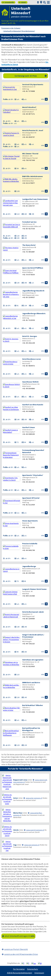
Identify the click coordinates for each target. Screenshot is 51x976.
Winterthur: (18, 813)
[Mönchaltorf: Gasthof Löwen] (11, 431)
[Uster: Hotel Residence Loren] (11, 363)
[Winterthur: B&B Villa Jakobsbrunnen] (11, 180)
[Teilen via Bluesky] (28, 963)
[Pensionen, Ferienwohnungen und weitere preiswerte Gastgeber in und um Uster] (7, 799)
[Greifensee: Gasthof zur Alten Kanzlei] (11, 408)
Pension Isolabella (29, 543)
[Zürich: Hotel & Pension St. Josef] (11, 134)
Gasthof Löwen (28, 427)
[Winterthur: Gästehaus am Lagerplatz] (11, 663)
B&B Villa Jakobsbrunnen (32, 176)
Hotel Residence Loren (31, 359)
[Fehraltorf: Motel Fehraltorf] (11, 111)
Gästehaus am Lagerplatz (32, 660)
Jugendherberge (29, 566)
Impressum (39, 973)
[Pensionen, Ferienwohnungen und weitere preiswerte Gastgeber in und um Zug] (7, 846)
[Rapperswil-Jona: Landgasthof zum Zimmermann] (11, 203)
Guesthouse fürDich (30, 382)
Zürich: (16, 830)
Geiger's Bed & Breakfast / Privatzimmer (33, 636)
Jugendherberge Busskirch (33, 291)
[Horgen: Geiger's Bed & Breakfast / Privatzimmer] (11, 639)
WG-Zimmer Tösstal (30, 153)
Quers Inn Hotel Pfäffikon (32, 268)
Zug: (15, 845)
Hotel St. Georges (29, 336)
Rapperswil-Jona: (20, 780)
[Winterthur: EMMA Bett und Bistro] (11, 686)
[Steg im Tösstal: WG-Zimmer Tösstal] (11, 157)
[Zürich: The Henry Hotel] (11, 249)
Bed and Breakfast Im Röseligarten (31, 729)
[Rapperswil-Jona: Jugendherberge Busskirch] (11, 294)
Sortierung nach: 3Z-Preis (31, 76)
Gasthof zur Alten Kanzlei (32, 404)
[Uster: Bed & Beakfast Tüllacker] (11, 709)
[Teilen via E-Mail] (41, 963)
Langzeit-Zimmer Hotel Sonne (34, 589)
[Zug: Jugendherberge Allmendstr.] (11, 317)
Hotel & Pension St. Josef (32, 130)
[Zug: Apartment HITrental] (11, 501)
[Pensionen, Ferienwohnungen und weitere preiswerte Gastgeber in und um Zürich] (7, 831)
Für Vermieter (19, 969)
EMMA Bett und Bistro (31, 682)
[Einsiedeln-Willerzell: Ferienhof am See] (11, 225)
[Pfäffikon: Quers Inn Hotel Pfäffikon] (11, 271)
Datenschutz (32, 969)
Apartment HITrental (30, 498)
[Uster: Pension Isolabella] (11, 547)
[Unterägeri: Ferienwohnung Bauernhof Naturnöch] (11, 455)
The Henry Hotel (28, 245)
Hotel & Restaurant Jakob (33, 612)
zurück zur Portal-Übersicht (16, 949)
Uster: (15, 798)
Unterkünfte (8, 2)
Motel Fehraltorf (29, 107)
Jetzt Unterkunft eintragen (19, 936)
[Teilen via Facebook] (24, 963)
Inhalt (22, 2)
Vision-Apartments (30, 521)
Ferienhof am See (29, 222)
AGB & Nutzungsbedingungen (19, 973)
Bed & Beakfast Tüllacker (32, 705)
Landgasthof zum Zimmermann (35, 199)
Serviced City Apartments (32, 84)
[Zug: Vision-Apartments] (11, 524)
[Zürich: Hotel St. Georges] (11, 340)
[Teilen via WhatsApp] (34, 963)
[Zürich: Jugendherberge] (11, 570)
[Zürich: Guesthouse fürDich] (11, 385)
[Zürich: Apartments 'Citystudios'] (11, 479)
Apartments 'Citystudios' (32, 475)
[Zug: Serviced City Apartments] (11, 88)
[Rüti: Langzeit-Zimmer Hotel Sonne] (11, 593)
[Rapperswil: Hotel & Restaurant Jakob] (11, 615)
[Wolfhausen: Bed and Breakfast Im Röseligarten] (11, 733)
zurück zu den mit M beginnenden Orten (21, 954)
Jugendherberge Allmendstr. (34, 313)
